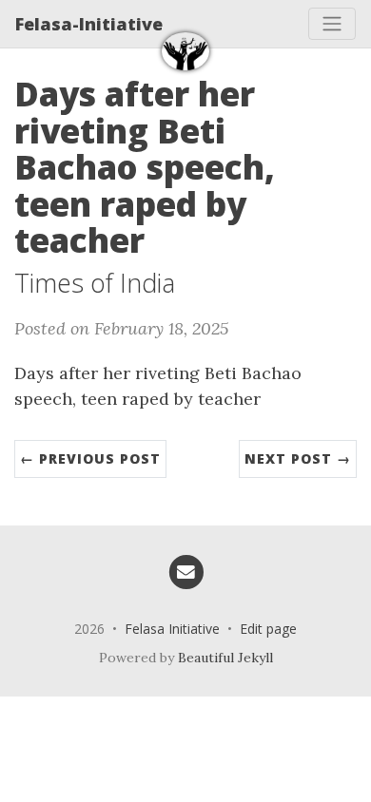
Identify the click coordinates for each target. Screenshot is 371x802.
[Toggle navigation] (332, 24)
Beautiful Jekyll (225, 657)
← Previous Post (90, 458)
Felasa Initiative (172, 629)
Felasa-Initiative (89, 23)
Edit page (268, 629)
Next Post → (297, 458)
